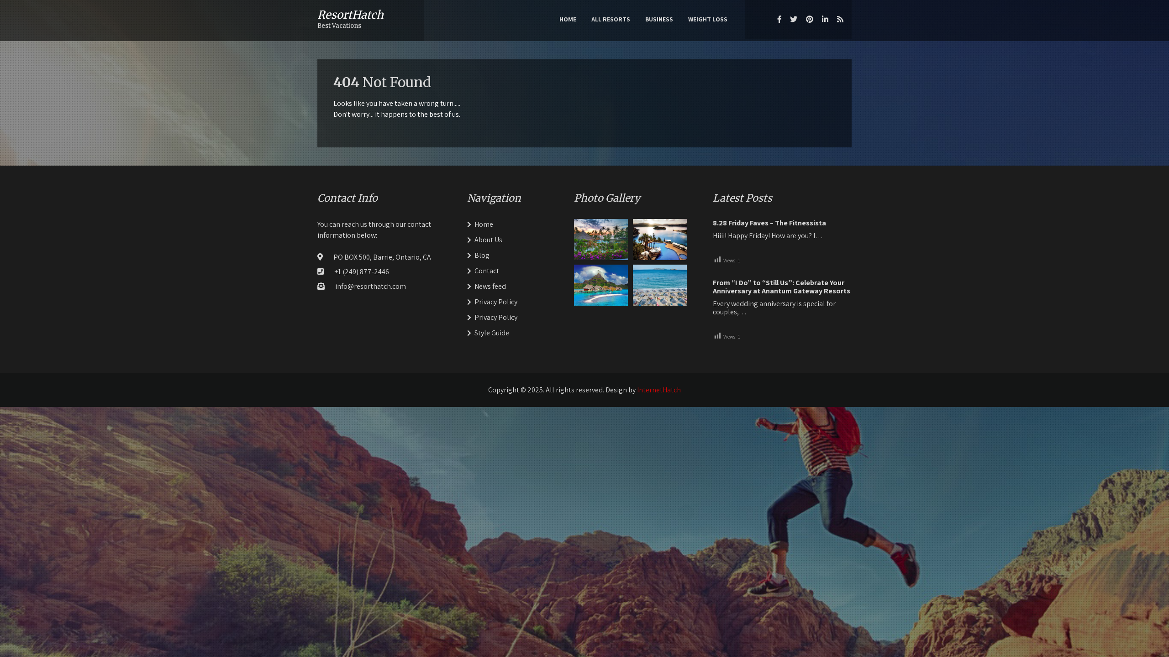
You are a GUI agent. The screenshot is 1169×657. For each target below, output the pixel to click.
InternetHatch (659, 390)
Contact (486, 271)
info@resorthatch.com (370, 286)
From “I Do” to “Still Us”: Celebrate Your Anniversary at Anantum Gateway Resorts (781, 287)
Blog (482, 255)
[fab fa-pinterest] (809, 19)
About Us (488, 240)
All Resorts (610, 19)
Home (567, 19)
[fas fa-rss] (840, 19)
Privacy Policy (495, 302)
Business (659, 19)
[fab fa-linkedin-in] (825, 19)
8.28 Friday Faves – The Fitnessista (769, 223)
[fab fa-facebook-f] (779, 19)
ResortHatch (350, 15)
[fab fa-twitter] (793, 19)
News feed (490, 286)
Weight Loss (707, 19)
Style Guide (491, 333)
